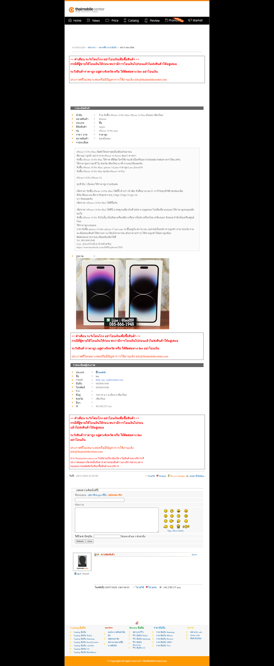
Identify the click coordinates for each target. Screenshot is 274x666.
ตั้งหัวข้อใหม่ (195, 638)
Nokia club (195, 635)
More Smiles (178, 531)
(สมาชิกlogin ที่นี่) (97, 495)
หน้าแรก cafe (196, 632)
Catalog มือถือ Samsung (84, 639)
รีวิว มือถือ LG (139, 648)
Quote (194, 554)
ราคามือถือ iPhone (164, 635)
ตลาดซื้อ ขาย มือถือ (108, 47)
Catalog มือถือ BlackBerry (85, 652)
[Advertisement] (162, 9)
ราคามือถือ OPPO (164, 642)
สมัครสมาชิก (113, 639)
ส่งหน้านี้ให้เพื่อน (196, 476)
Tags (169, 531)
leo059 (102, 372)
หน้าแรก (92, 47)
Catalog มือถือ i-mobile (84, 645)
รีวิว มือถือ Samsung (141, 639)
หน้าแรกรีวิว (138, 632)
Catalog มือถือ (80, 632)
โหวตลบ (162, 476)
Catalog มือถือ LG (81, 649)
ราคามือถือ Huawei (164, 639)
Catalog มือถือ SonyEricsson (86, 642)
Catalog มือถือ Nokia (83, 635)
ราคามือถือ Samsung (165, 632)
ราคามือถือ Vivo (163, 645)
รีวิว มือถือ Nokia (140, 635)
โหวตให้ (151, 476)
